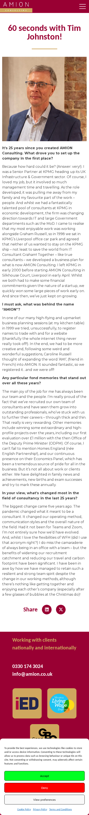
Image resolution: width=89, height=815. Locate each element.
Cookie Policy (24, 809)
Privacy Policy (40, 809)
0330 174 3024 (27, 666)
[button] (47, 609)
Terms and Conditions (60, 809)
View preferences (44, 800)
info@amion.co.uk (32, 674)
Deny (44, 788)
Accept (44, 776)
